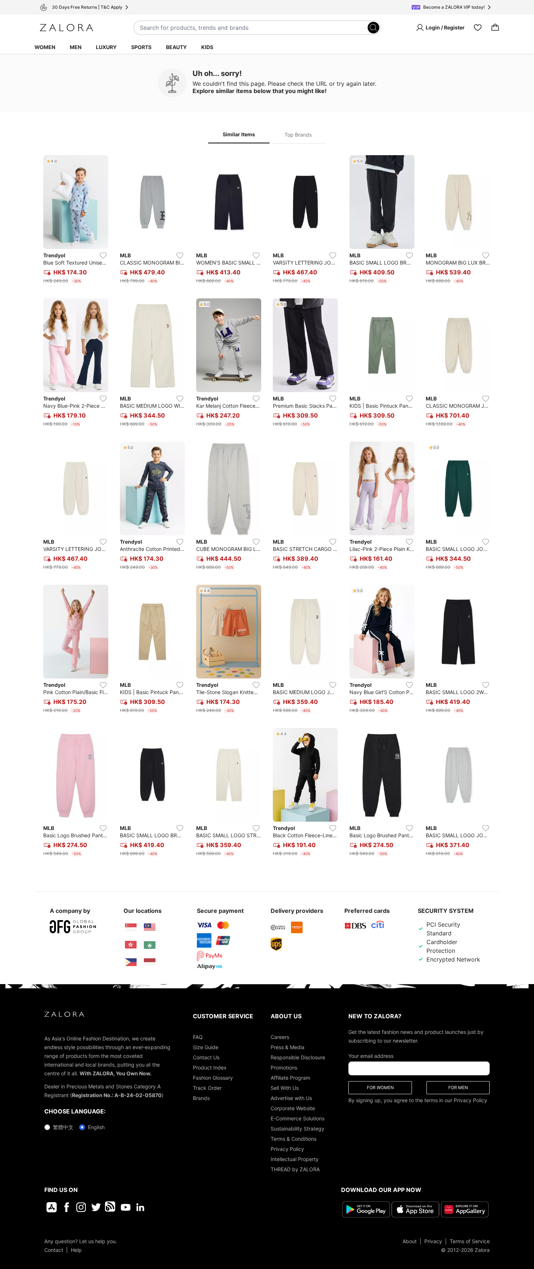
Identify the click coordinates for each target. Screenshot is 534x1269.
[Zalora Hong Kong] (131, 945)
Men (75, 47)
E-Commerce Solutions (297, 1118)
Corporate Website (293, 1108)
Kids (207, 47)
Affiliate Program (290, 1078)
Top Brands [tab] (298, 135)
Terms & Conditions (293, 1139)
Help (76, 1250)
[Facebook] (66, 1207)
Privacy (433, 1241)
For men (458, 1087)
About (409, 1241)
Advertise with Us (291, 1098)
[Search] (373, 27)
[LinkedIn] (140, 1207)
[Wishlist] (477, 27)
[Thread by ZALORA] (111, 1207)
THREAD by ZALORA (295, 1169)
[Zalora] (66, 27)
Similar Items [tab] (239, 134)
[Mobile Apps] (51, 1207)
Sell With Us (285, 1088)
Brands (201, 1098)
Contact (53, 1250)
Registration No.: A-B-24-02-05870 (117, 1095)
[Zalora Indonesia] (149, 962)
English (96, 1127)
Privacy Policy (287, 1149)
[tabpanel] (267, 507)
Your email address (370, 1056)
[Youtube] (125, 1207)
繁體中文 (63, 1127)
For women (380, 1087)
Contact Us (206, 1057)
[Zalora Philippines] (131, 962)
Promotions (284, 1067)
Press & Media (287, 1047)
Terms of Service (470, 1241)
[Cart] (495, 27)
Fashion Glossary (213, 1078)
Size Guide (205, 1047)
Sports (141, 47)
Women (45, 47)
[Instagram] (81, 1207)
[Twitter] (96, 1207)
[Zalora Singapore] (131, 927)
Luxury (106, 47)
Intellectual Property (295, 1159)
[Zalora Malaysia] (149, 927)
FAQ (198, 1037)
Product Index (210, 1067)
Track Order (207, 1088)
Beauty (176, 47)
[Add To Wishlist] (103, 255)
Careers (280, 1037)
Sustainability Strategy (297, 1128)
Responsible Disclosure (298, 1057)
